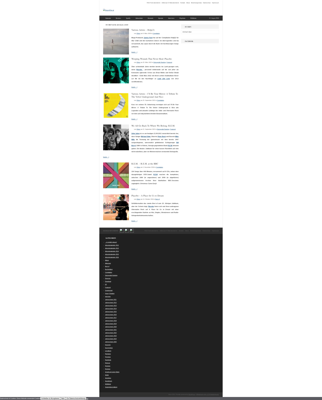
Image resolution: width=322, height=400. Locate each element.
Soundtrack (108, 381)
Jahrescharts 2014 (111, 308)
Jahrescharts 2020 (111, 326)
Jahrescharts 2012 (111, 302)
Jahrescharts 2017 (111, 317)
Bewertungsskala (196, 3)
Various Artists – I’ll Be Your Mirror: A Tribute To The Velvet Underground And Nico (154, 95)
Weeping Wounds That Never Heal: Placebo (151, 58)
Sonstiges (108, 378)
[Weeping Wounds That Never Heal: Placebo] (116, 83)
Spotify (128, 18)
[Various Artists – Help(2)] (116, 54)
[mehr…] (134, 52)
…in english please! (111, 242)
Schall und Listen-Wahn (112, 372)
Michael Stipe (146, 136)
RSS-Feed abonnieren (153, 3)
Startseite (108, 18)
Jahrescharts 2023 (111, 335)
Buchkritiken (109, 269)
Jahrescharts (139, 18)
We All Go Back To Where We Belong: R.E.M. (153, 125)
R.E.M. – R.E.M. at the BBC (144, 163)
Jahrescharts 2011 (110, 299)
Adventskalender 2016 (112, 257)
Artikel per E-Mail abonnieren (170, 3)
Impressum (215, 3)
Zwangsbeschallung (111, 387)
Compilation (156, 33)
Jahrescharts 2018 (111, 320)
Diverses (108, 278)
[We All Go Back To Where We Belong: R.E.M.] (116, 150)
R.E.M (155, 174)
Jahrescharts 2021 (111, 329)
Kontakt (182, 3)
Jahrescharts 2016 (111, 314)
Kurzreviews (109, 348)
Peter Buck (162, 136)
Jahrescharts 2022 (111, 332)
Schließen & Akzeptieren (50, 398)
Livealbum (108, 351)
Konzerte (150, 18)
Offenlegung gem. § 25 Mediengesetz (207, 394)
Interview (108, 296)
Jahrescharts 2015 (111, 311)
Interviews (171, 18)
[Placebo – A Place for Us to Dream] (116, 219)
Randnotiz (108, 360)
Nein (63, 398)
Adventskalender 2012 (112, 245)
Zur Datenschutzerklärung (76, 398)
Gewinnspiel (108, 290)
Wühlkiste (193, 18)
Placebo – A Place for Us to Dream (147, 195)
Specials (160, 18)
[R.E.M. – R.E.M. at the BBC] (116, 187)
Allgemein (108, 263)
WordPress (191, 394)
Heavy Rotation (109, 293)
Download (108, 281)
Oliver (138, 33)
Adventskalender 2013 (112, 248)
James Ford (148, 38)
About (188, 3)
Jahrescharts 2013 (111, 305)
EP (106, 284)
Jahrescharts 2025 (111, 342)
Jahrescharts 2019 (111, 323)
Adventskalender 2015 (112, 254)
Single (107, 375)
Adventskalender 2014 (112, 251)
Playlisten (182, 18)
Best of (157, 199)
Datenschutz (207, 3)
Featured (169, 62)
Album (107, 260)
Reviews (118, 18)
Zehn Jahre (135, 133)
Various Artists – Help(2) (142, 29)
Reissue (107, 363)
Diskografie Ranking (159, 62)
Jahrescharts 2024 (111, 339)
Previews (108, 357)
